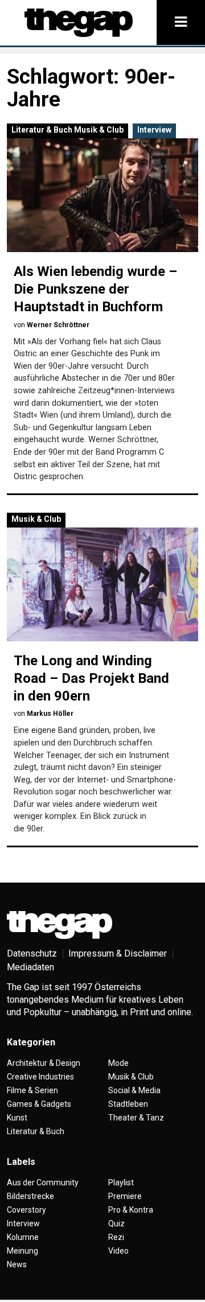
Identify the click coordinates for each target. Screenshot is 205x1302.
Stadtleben (128, 1104)
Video (118, 1250)
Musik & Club (99, 129)
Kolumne (23, 1237)
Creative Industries (40, 1076)
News (17, 1264)
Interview (154, 129)
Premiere (125, 1196)
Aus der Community (43, 1182)
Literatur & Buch (41, 129)
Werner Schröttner (58, 325)
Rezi (116, 1237)
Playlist (121, 1182)
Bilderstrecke (30, 1196)
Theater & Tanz (136, 1117)
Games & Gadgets (39, 1104)
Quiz (116, 1223)
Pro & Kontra (130, 1209)
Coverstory (26, 1209)
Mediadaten (30, 967)
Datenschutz (32, 953)
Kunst (17, 1117)
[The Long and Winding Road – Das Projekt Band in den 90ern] (102, 584)
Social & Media (134, 1090)
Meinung (22, 1250)
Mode (118, 1063)
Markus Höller (50, 714)
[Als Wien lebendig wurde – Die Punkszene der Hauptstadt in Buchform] (102, 195)
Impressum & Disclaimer (117, 953)
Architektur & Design (43, 1063)
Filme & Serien (32, 1090)
